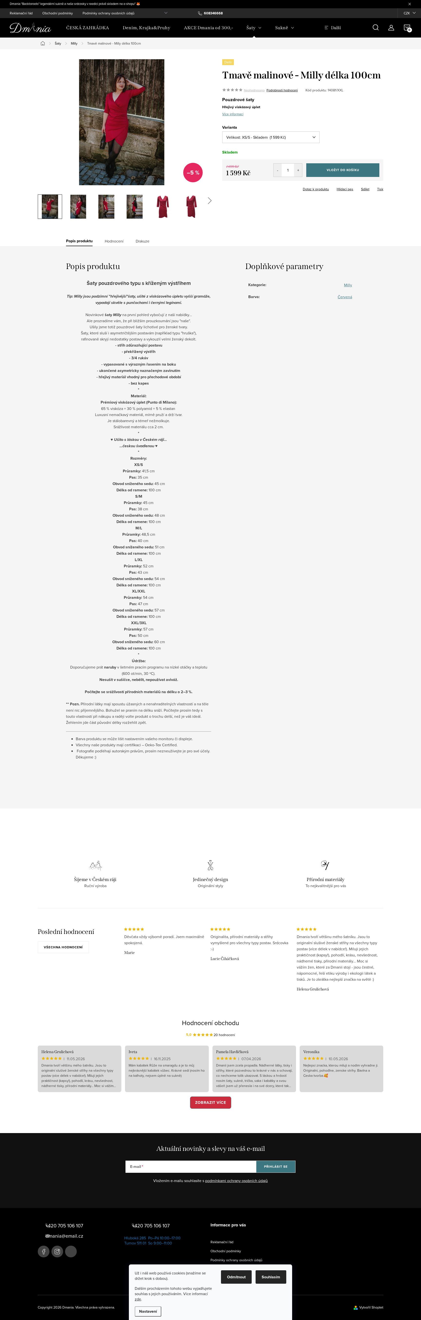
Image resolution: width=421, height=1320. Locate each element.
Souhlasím (271, 1277)
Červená (345, 297)
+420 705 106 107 (64, 1226)
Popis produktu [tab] (79, 241)
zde (138, 1299)
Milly (348, 285)
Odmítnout (236, 1277)
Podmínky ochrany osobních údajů (108, 13)
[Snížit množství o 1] (278, 170)
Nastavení (148, 1311)
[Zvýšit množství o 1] (298, 170)
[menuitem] (87, 28)
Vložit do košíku (343, 170)
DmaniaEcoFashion (43, 1251)
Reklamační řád (21, 13)
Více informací (232, 114)
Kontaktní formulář (71, 1251)
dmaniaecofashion (57, 1251)
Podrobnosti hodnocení (282, 90)
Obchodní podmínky (57, 13)
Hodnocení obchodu (210, 1022)
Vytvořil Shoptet (371, 1307)
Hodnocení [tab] (114, 241)
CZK (407, 13)
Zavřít (249, 188)
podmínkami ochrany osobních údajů (236, 1180)
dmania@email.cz (64, 1236)
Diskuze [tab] (142, 241)
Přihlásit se (276, 1166)
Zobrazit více (210, 1102)
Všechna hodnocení (63, 947)
